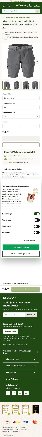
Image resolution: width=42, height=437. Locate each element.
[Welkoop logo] (21, 4)
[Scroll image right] (37, 61)
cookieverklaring (8, 194)
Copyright (24, 427)
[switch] (37, 220)
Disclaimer (5, 431)
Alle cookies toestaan (21, 247)
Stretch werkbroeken (21, 283)
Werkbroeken (6, 283)
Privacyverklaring (22, 429)
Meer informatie (30, 241)
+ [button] (36, 126)
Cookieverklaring (7, 429)
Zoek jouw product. (10, 11)
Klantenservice (10, 331)
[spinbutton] (21, 126)
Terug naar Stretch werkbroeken (17, 17)
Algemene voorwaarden (9, 427)
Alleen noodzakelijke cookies (21, 254)
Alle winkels (16, 431)
